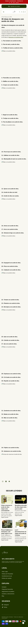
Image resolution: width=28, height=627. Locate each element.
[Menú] (3, 12)
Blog (3, 596)
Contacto (4, 587)
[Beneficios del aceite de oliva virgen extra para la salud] (21, 499)
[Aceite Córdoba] (14, 12)
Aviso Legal (5, 571)
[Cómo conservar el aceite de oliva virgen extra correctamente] (7, 499)
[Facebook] (9, 481)
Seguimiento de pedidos (8, 591)
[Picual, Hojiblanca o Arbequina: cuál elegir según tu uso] (7, 524)
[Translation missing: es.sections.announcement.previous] (2, 6)
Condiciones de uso (7, 576)
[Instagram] (2, 481)
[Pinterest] (6, 481)
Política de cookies (6, 578)
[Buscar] (19, 12)
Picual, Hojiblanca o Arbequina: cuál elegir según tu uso (6, 531)
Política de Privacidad (7, 573)
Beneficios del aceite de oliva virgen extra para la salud (21, 507)
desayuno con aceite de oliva (16, 37)
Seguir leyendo (4, 517)
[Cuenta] (21, 12)
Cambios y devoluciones (8, 593)
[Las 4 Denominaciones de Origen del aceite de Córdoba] (21, 524)
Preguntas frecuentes (7, 589)
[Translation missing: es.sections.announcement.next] (25, 6)
